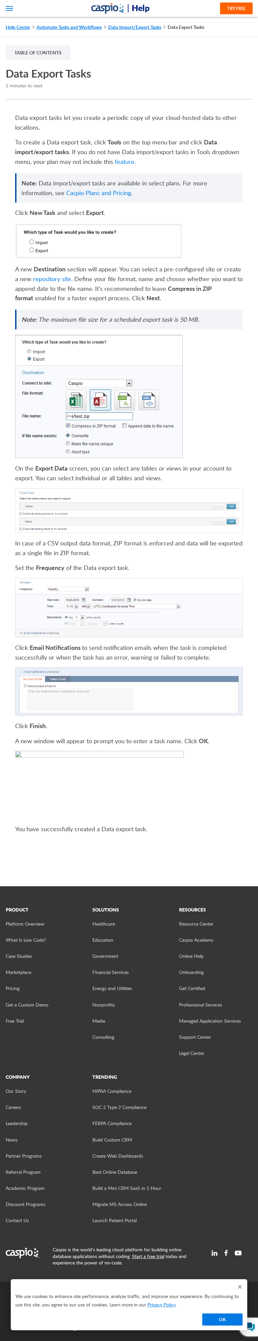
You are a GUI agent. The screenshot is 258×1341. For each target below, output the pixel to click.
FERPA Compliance (112, 1123)
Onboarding (191, 972)
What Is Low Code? (26, 940)
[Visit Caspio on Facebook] (226, 1253)
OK (222, 1319)
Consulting (103, 1037)
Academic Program (25, 1188)
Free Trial (15, 1021)
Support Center (195, 1037)
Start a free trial (148, 1256)
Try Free (236, 8)
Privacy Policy (161, 1304)
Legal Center (191, 1053)
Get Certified (192, 988)
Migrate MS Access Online (119, 1204)
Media (98, 1021)
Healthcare (103, 924)
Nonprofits (103, 1004)
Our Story (16, 1091)
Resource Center (196, 924)
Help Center (18, 27)
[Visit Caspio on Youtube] (238, 1253)
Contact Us (17, 1220)
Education (102, 940)
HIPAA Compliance (111, 1091)
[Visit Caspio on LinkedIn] (214, 1253)
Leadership (17, 1123)
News (11, 1139)
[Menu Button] (9, 8)
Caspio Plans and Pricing (98, 193)
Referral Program (23, 1172)
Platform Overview (25, 924)
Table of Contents (37, 52)
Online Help (191, 956)
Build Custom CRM (112, 1139)
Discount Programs (25, 1204)
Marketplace (18, 972)
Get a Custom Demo (27, 1004)
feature (124, 162)
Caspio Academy (196, 940)
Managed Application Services (210, 1021)
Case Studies (19, 956)
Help (140, 8)
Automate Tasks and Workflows (69, 27)
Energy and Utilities (112, 988)
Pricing (12, 988)
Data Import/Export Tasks (134, 27)
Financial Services (110, 972)
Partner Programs (24, 1156)
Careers (13, 1107)
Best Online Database (114, 1172)
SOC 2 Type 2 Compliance (119, 1107)
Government (105, 956)
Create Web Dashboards (117, 1156)
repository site (52, 279)
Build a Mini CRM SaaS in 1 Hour (126, 1188)
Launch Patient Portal (114, 1220)
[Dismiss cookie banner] (240, 1287)
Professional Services (200, 1004)
